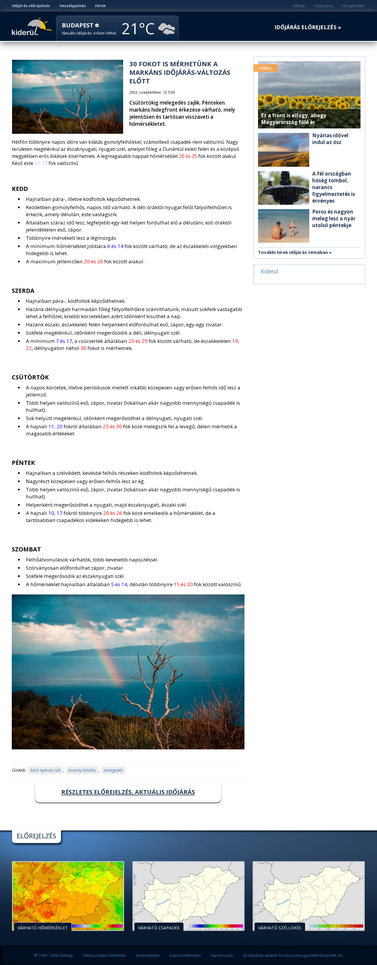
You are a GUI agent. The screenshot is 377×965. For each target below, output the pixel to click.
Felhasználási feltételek (104, 955)
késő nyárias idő (45, 770)
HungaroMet (353, 5)
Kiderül (33, 25)
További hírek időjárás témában (293, 252)
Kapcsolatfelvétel (185, 955)
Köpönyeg (324, 5)
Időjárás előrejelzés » (308, 27)
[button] (89, 29)
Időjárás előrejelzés (31, 5)
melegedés (113, 770)
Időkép (299, 5)
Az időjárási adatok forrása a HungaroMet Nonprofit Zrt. (293, 955)
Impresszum (222, 955)
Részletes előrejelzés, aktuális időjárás (128, 792)
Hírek (100, 5)
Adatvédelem (148, 955)
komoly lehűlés (82, 770)
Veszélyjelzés (72, 5)
